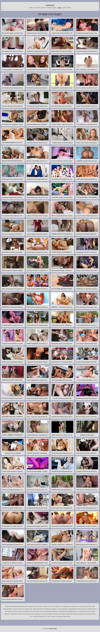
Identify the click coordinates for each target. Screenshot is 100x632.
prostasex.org (50, 5)
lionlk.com (53, 629)
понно (59, 8)
